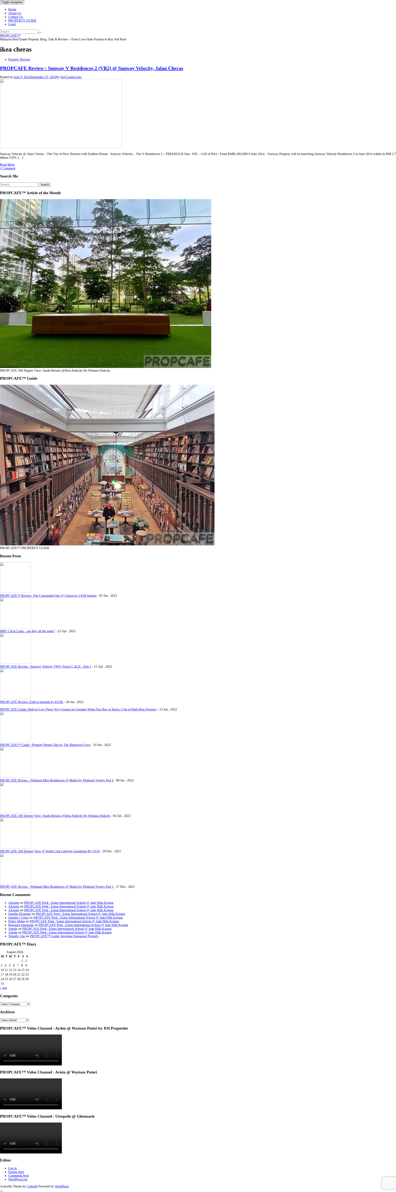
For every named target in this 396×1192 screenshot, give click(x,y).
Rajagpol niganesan (21, 925)
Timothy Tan (16, 936)
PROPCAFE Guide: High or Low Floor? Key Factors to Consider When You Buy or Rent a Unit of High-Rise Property (78, 709)
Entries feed (16, 1172)
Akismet (13, 902)
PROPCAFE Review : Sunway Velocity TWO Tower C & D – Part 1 (45, 666)
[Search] (39, 32)
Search (45, 184)
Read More (7, 164)
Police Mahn (16, 921)
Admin (12, 928)
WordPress (62, 1186)
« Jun (3, 988)
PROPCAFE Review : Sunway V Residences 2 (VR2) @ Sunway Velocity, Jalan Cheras (91, 68)
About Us (14, 13)
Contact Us (15, 17)
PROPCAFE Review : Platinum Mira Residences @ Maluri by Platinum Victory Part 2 (56, 780)
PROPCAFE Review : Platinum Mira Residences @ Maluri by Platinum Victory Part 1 (56, 886)
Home (12, 9)
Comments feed (18, 1175)
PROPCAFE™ (10, 35)
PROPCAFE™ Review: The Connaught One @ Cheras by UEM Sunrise (48, 595)
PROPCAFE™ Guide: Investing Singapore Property (64, 936)
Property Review (19, 59)
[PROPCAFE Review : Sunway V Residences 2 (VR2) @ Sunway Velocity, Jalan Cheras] (61, 147)
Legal (12, 24)
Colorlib (32, 1186)
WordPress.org (17, 1179)
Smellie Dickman (19, 914)
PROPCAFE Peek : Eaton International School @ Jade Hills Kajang (68, 902)
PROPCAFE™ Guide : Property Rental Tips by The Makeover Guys (45, 745)
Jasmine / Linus (18, 917)
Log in (12, 1168)
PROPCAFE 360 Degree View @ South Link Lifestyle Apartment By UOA (50, 851)
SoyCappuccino (71, 77)
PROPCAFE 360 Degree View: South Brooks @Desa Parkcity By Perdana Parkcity (55, 815)
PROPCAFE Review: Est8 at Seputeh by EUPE (31, 702)
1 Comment (7, 168)
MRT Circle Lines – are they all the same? (27, 631)
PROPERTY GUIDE (22, 20)
